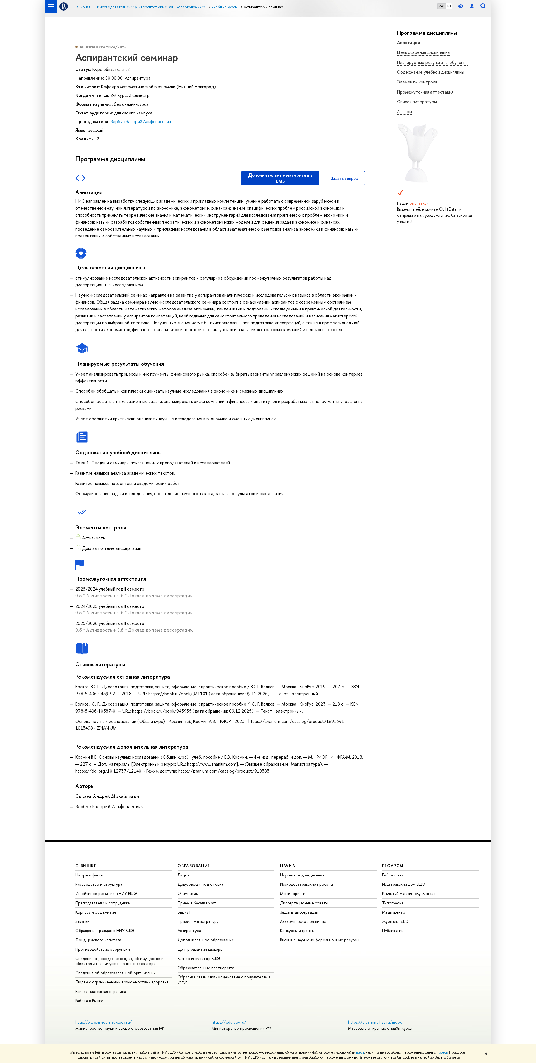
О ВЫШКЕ (86, 865)
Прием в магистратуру (198, 921)
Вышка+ (184, 912)
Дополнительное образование (206, 939)
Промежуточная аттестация (425, 92)
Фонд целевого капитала (98, 939)
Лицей (183, 875)
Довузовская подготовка (200, 884)
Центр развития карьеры (200, 949)
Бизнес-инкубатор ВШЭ (199, 958)
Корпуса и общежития (95, 912)
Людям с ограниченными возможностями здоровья (121, 982)
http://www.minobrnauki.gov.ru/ (103, 1022)
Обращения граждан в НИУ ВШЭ (104, 930)
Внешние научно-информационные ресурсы (319, 939)
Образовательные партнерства (206, 967)
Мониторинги (292, 893)
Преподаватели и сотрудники (102, 903)
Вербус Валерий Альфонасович (141, 121)
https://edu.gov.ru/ (229, 1022)
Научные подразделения (302, 875)
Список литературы (417, 102)
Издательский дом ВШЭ (403, 884)
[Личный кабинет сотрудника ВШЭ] (472, 6)
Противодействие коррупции (102, 949)
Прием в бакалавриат (197, 903)
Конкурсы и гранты (297, 930)
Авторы (404, 111)
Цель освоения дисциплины (423, 52)
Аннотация (408, 42)
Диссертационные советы (304, 903)
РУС (441, 6)
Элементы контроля (417, 82)
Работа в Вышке (89, 1000)
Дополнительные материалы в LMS (280, 178)
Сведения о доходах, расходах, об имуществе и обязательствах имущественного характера (119, 961)
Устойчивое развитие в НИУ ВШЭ (106, 893)
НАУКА (287, 865)
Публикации (393, 930)
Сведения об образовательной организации (115, 972)
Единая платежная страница (100, 991)
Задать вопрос (344, 178)
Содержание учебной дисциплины (430, 72)
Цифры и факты (89, 875)
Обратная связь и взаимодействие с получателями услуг (224, 979)
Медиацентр (393, 912)
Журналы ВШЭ (395, 921)
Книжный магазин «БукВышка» (409, 893)
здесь (360, 1052)
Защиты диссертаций (299, 912)
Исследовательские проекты (306, 884)
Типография (393, 903)
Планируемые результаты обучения (432, 62)
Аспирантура (189, 930)
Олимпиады (188, 893)
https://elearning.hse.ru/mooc (375, 1022)
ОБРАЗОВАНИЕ (194, 865)
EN (449, 6)
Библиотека (393, 875)
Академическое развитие (303, 921)
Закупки (82, 921)
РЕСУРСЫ (392, 865)
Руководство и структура (98, 884)
